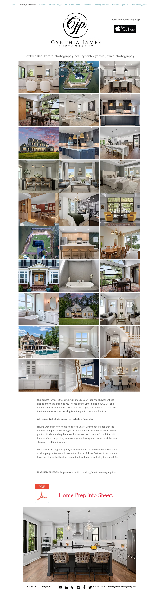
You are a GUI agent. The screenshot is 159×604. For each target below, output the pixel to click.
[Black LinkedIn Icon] (66, 587)
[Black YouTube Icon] (60, 587)
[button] (39, 77)
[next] (135, 228)
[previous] (24, 228)
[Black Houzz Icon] (72, 587)
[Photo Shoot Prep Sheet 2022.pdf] (42, 494)
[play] (135, 389)
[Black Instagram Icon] (78, 587)
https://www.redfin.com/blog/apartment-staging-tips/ (88, 472)
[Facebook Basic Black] (84, 587)
